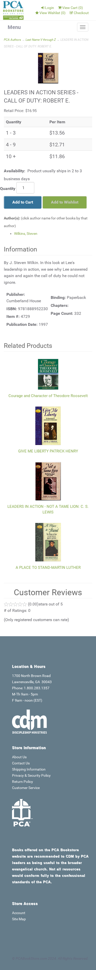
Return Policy (22, 782)
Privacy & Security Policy (31, 775)
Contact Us (21, 763)
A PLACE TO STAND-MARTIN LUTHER (48, 567)
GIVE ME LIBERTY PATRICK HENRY (48, 451)
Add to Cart (22, 202)
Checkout (81, 13)
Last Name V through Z (41, 40)
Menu (14, 27)
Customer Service (26, 788)
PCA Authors (12, 40)
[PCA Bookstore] (13, 10)
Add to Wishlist (64, 202)
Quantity (7, 188)
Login (49, 8)
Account (18, 913)
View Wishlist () (52, 13)
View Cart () (72, 8)
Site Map (19, 919)
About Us (19, 757)
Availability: (14, 170)
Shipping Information (29, 769)
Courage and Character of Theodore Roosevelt (48, 395)
